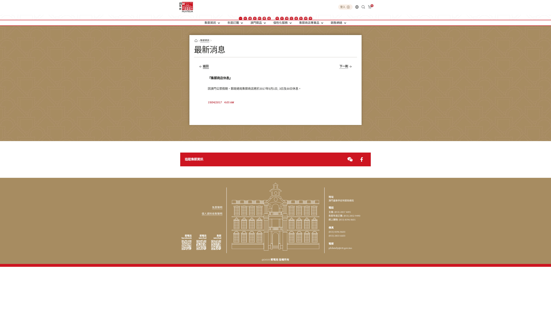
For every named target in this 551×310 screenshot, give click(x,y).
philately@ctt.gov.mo (340, 248)
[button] (212, 23)
